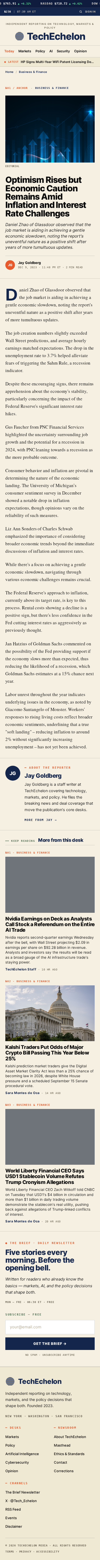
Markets (24, 51)
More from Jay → (41, 820)
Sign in (90, 11)
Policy (40, 51)
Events (11, 1518)
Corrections (64, 1471)
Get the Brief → (50, 1343)
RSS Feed (13, 1509)
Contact (60, 1462)
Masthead (62, 1445)
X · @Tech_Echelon (21, 1501)
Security (63, 51)
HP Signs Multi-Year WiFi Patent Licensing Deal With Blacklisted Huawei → (58, 62)
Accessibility (47, 1551)
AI (51, 51)
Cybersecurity (17, 1462)
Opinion (80, 51)
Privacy (25, 1551)
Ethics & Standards (69, 1454)
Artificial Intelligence (22, 1454)
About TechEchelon (70, 1437)
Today (9, 51)
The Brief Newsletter (22, 1492)
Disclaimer (13, 1526)
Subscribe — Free (23, 1314)
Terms (9, 1551)
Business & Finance (33, 72)
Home (9, 72)
